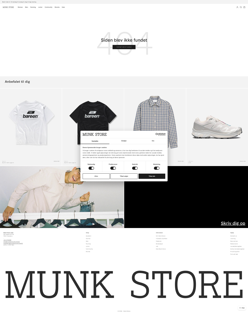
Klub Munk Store (161, 249)
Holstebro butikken (161, 238)
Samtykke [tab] (95, 141)
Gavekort (88, 236)
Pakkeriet (158, 241)
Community (48, 7)
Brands (57, 7)
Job (157, 246)
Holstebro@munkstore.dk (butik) (13, 243)
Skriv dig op (233, 223)
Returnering (233, 241)
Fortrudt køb (234, 254)
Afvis (96, 176)
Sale (63, 7)
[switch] (113, 168)
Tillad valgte (124, 176)
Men (26, 7)
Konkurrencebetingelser (237, 249)
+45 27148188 (7, 240)
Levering (232, 238)
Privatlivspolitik (234, 251)
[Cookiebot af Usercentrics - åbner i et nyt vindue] (157, 134)
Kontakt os (233, 236)
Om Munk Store (160, 236)
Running (33, 7)
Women (20, 7)
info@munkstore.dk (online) (11, 241)
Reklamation (234, 243)
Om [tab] (153, 141)
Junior (40, 7)
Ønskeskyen (159, 243)
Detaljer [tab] (124, 141)
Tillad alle (152, 176)
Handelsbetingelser (236, 246)
